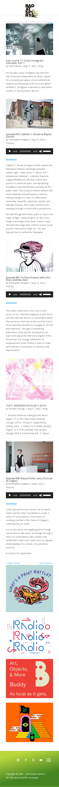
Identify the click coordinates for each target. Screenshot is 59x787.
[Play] (9, 151)
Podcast (10, 143)
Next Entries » (46, 563)
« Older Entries (13, 563)
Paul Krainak (15, 66)
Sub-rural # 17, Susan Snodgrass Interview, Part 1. (24, 62)
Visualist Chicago (17, 408)
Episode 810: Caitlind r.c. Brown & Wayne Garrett (28, 135)
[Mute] (40, 151)
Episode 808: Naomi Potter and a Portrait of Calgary (29, 479)
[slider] (47, 151)
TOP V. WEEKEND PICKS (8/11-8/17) (26, 405)
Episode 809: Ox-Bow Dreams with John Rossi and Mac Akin (28, 279)
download (11, 159)
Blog (41, 66)
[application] (29, 151)
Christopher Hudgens (19, 139)
